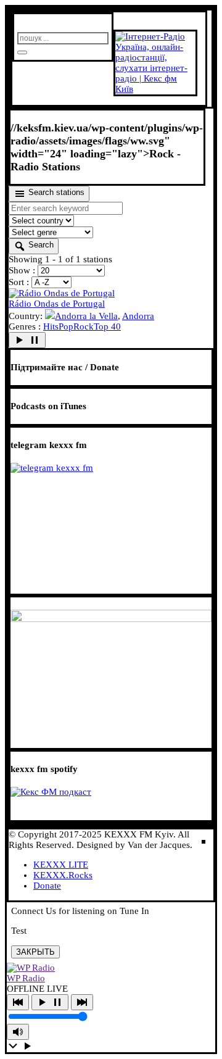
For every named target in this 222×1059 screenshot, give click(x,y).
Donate (47, 886)
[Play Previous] (18, 1002)
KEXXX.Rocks (62, 875)
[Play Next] (82, 1002)
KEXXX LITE (60, 865)
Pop (66, 326)
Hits (51, 326)
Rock (83, 326)
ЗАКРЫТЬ (35, 952)
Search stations (55, 192)
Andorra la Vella (86, 316)
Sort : (20, 282)
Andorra (138, 316)
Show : (23, 270)
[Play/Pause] (49, 1002)
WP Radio (26, 978)
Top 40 (107, 326)
